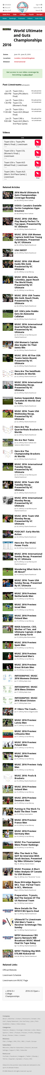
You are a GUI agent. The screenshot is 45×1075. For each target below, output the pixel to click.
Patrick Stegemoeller (31, 712)
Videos (30, 18)
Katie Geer (27, 681)
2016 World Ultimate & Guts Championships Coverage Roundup (27, 195)
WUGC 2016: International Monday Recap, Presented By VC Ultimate (28, 501)
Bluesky (34, 1056)
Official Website (10, 970)
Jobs (32, 1021)
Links (33, 1030)
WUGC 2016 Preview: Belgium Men (25, 754)
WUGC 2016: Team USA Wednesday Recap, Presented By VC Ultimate (27, 415)
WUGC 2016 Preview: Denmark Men (25, 799)
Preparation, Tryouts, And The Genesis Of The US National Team (27, 898)
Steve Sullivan (28, 200)
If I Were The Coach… (26, 709)
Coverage (19, 1030)
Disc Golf (7, 10)
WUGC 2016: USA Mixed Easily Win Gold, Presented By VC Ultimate (27, 265)
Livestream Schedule (12, 975)
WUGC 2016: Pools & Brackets (25, 777)
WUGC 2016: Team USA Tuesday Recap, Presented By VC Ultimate (27, 486)
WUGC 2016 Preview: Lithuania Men (25, 732)
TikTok (5, 1059)
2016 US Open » (32, 991)
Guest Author (28, 814)
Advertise (11, 1019)
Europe (39, 14)
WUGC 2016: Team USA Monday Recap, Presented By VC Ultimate (27, 519)
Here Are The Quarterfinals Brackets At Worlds (28, 429)
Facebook (13, 1056)
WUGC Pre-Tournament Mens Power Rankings (27, 843)
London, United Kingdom (24, 58)
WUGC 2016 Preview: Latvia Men (25, 721)
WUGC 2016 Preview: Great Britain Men (25, 666)
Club (14, 14)
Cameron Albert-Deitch (22, 445)
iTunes (26, 1059)
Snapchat (12, 1059)
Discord (7, 8)
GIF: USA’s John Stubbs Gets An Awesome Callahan (26, 314)
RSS (31, 1059)
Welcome (6, 1047)
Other (11, 1032)
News (5, 18)
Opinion (5, 1032)
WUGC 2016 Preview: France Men (25, 821)
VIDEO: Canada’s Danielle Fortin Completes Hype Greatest (28, 208)
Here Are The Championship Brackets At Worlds (27, 454)
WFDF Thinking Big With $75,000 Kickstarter (27, 952)
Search (38, 10)
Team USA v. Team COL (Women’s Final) (20, 103)
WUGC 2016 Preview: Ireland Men (25, 788)
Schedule (7, 5)
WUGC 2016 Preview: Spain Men (25, 643)
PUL (19, 1041)
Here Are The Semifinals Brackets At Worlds (27, 372)
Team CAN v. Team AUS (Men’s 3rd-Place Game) (21, 121)
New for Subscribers (17, 1047)
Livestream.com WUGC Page (15, 980)
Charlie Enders (29, 864)
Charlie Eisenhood (30, 229)
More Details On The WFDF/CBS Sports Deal (27, 909)
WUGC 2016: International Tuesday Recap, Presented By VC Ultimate (28, 468)
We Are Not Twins (24, 440)
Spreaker (19, 1059)
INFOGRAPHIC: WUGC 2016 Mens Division (26, 688)
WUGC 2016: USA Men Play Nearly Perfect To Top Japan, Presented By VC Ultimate (28, 222)
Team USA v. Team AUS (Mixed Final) (21, 112)
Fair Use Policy (24, 1021)
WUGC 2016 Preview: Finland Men (25, 617)
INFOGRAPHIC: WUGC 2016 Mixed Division (26, 699)
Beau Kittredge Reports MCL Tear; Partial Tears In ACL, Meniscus (27, 885)
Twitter (28, 1056)
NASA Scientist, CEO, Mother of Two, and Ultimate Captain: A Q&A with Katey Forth (28, 630)
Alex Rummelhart (30, 637)
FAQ (17, 1050)
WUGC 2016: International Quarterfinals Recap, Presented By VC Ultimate (28, 328)
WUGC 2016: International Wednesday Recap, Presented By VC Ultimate (28, 386)
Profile (30, 1032)
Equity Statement (12, 1021)
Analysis (12, 1030)
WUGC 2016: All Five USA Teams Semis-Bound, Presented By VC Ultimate (27, 359)
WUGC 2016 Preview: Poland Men (25, 743)
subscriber (27, 75)
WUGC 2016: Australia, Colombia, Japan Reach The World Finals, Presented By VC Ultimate (27, 282)
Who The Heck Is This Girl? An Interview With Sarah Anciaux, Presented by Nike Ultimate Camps (28, 857)
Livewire (22, 1035)
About (5, 1019)
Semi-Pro (6, 14)
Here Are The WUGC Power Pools (25, 544)
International (19, 62)
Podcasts (21, 18)
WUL (23, 1041)
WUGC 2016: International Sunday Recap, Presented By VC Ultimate (28, 556)
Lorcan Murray (29, 272)
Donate (33, 1019)
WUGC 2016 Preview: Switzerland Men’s (25, 655)
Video (16, 1035)
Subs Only (38, 18)
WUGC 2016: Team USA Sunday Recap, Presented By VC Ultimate (28, 583)
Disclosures (26, 1019)
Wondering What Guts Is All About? (28, 570)
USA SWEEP (21, 250)
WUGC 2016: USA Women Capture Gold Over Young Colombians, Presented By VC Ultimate (28, 238)
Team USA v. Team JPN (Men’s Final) (20, 94)
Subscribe (37, 8)
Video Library (21, 1024)
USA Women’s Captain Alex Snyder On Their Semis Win (26, 345)
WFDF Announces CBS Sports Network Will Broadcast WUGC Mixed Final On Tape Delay (27, 939)
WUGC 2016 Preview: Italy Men (28, 766)
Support (12, 1050)
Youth (31, 14)
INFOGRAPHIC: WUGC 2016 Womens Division (26, 677)
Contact (18, 1019)
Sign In (38, 5)
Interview (27, 1030)
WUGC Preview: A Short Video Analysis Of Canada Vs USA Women (28, 872)
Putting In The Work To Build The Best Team (27, 810)
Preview (24, 1032)
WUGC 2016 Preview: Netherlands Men (25, 594)
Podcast (17, 1032)
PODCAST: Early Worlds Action (27, 533)
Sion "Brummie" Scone (32, 877)
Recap (5, 1035)
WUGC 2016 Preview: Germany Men (25, 832)
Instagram (21, 1056)
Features (5, 1030)
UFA (15, 1041)
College (23, 14)
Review (10, 1035)
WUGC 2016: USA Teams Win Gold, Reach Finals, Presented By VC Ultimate (27, 299)
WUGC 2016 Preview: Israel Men (25, 606)
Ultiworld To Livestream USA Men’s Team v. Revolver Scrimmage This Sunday (28, 923)
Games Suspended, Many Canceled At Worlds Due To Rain (28, 401)
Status (13, 1024)
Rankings (12, 18)
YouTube (6, 1056)
